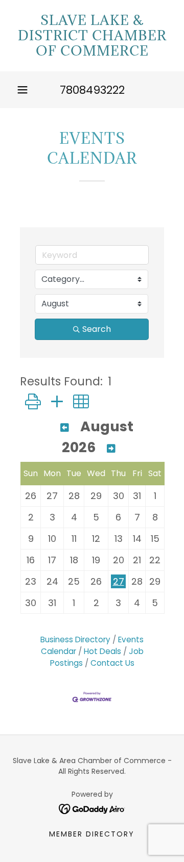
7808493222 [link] (92, 90)
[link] (92, 35)
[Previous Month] (64, 428)
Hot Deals (102, 651)
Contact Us (112, 663)
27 (118, 581)
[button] (22, 90)
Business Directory (75, 639)
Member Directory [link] (91, 834)
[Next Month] (111, 449)
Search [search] (96, 329)
